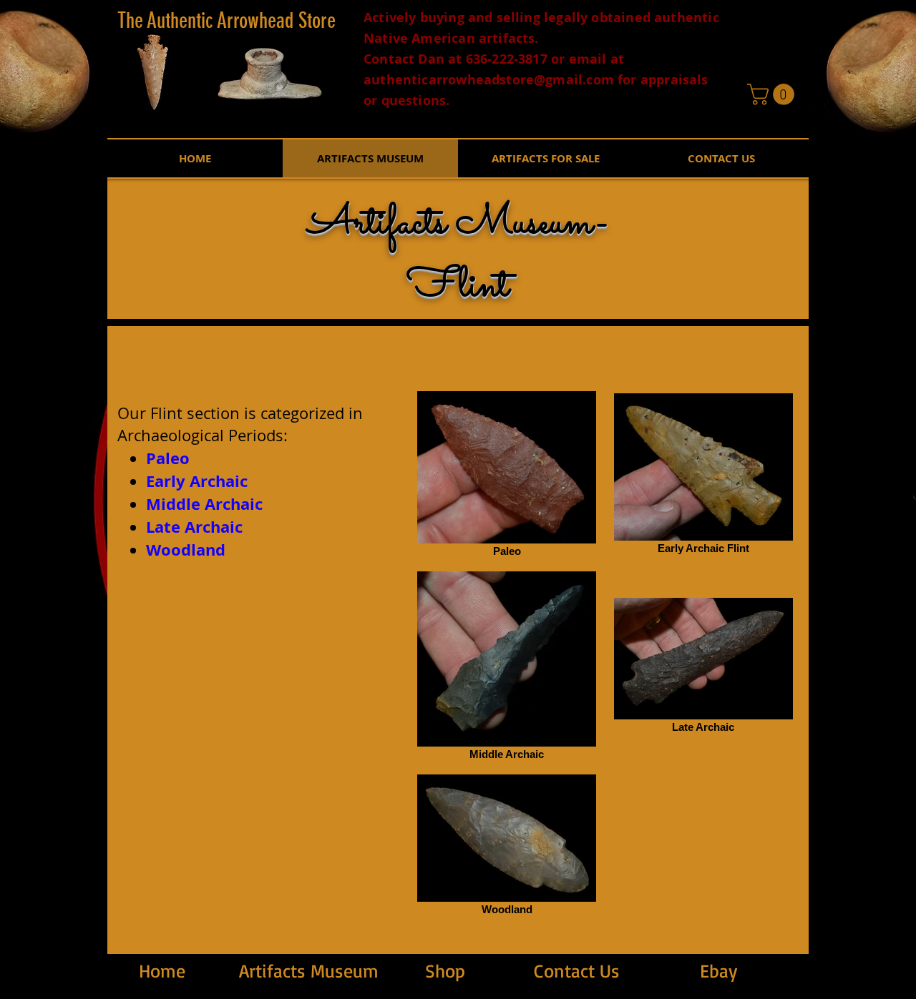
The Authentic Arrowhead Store (226, 21)
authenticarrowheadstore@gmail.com (489, 80)
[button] (773, 94)
